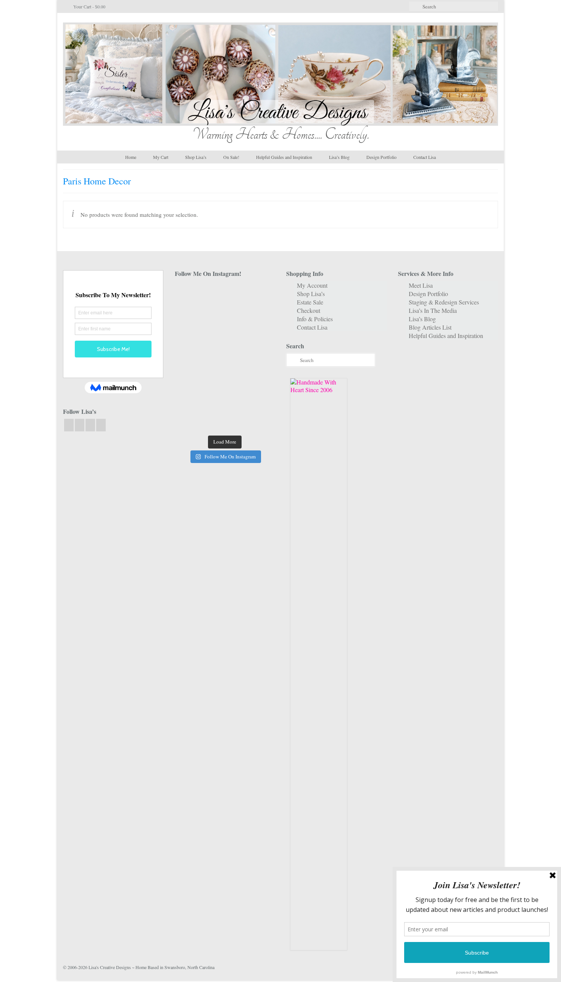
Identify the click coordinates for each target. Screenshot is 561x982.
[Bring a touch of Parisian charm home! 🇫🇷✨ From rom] (190, 399)
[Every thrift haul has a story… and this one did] (224, 357)
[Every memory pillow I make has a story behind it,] (224, 336)
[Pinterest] (101, 425)
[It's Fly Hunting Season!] (259, 357)
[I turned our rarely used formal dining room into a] (190, 357)
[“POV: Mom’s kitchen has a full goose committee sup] (190, 420)
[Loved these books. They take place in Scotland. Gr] (224, 315)
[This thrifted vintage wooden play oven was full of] (259, 399)
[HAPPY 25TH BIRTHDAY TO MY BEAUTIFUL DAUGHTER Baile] (224, 294)
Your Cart (88, 6)
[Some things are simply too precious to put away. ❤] (259, 378)
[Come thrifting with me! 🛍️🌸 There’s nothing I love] (259, 294)
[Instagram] (79, 425)
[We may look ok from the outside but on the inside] (190, 315)
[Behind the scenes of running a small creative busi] (190, 294)
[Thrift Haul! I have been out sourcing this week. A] (224, 399)
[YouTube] (90, 425)
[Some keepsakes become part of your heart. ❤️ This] (259, 315)
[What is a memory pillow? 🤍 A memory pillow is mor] (190, 378)
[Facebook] (69, 425)
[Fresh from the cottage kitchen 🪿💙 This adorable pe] (224, 420)
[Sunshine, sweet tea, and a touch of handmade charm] (259, 336)
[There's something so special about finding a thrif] (224, 378)
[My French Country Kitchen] (190, 336)
